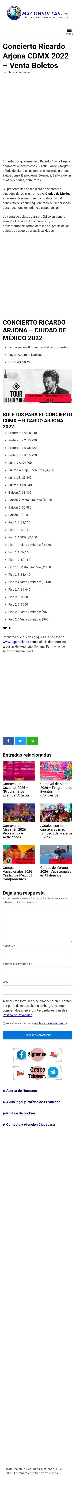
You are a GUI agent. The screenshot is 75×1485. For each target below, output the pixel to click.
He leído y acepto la (36, 1023)
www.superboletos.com (19, 642)
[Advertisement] (37, 117)
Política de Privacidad (17, 1015)
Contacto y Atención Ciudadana (30, 1124)
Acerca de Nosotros (21, 1091)
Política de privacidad (50, 1023)
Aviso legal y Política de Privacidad (33, 1102)
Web (5, 982)
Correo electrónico (17, 964)
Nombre (9, 946)
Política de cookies (21, 1113)
